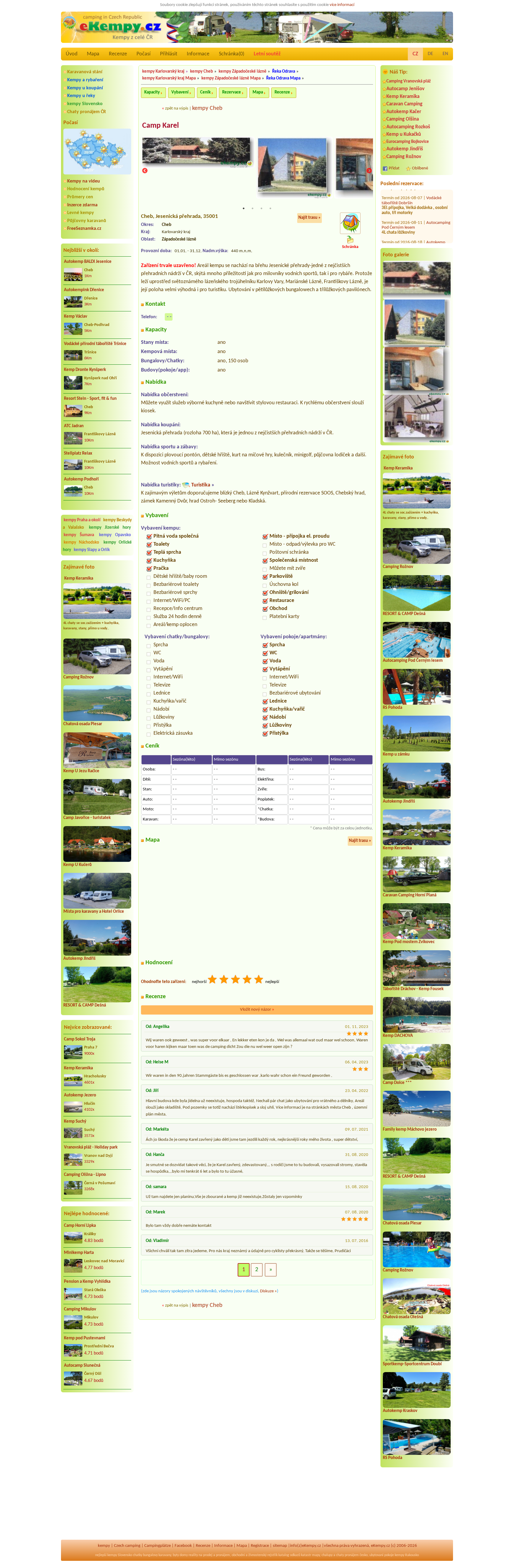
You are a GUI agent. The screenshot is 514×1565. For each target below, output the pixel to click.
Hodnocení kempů (85, 189)
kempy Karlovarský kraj (163, 71)
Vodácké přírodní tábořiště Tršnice (95, 344)
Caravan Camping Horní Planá (409, 895)
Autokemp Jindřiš (79, 959)
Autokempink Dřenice (84, 290)
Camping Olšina (402, 119)
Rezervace (231, 92)
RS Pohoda (392, 708)
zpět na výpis (176, 108)
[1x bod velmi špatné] (212, 980)
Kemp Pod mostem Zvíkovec (409, 942)
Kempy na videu (83, 181)
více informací (342, 5)
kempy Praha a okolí (82, 520)
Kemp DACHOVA (398, 1036)
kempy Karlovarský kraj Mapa (169, 78)
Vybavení (180, 92)
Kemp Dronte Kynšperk (85, 370)
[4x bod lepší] (247, 980)
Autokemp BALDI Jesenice (88, 262)
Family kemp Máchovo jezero (410, 1129)
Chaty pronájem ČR (86, 112)
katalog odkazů (289, 1555)
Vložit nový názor (257, 1009)
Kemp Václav (75, 316)
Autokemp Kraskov (400, 1411)
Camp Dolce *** (397, 1083)
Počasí (144, 54)
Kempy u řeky (81, 95)
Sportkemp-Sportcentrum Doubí (412, 1364)
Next (369, 171)
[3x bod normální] (236, 980)
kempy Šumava (79, 535)
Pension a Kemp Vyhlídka (87, 1282)
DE (430, 54)
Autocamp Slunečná (82, 1365)
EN (445, 54)
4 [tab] (270, 208)
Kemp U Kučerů (77, 865)
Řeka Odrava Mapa (283, 78)
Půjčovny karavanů (86, 221)
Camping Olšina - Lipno (85, 1175)
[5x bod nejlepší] (259, 980)
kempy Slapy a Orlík (92, 550)
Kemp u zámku (396, 754)
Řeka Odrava (283, 71)
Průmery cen (80, 197)
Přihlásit (168, 54)
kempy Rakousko (407, 1555)
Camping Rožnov (78, 677)
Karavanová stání (84, 72)
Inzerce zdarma (82, 205)
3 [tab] (261, 208)
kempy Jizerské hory (110, 527)
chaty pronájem (347, 1555)
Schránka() (231, 54)
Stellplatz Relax (78, 453)
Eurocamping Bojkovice (407, 142)
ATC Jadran (74, 426)
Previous (145, 171)
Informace (198, 54)
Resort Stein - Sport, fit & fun (90, 399)
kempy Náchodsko (81, 542)
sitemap (280, 1546)
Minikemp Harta (79, 1253)
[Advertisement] (97, 1428)
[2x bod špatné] (224, 980)
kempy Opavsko (115, 535)
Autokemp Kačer (403, 111)
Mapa (93, 54)
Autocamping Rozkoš (408, 126)
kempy (104, 1546)
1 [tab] (244, 208)
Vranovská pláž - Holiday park (90, 1147)
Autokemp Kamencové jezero (413, 233)
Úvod (71, 54)
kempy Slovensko (85, 104)
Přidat (394, 168)
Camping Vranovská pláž (408, 81)
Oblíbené (420, 168)
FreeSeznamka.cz (84, 228)
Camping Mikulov (80, 1309)
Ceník (205, 92)
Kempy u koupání (85, 88)
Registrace (260, 1546)
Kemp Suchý (75, 1121)
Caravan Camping (404, 104)
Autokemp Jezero (80, 1095)
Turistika (200, 485)
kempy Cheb (201, 71)
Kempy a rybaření (85, 80)
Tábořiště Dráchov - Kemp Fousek (413, 989)
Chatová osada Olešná (403, 1317)
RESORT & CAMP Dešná (84, 1005)
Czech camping (127, 1546)
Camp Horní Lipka (80, 1226)
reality (193, 1555)
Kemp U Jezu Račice (81, 771)
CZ (415, 54)
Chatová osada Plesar (82, 724)
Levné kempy (80, 212)
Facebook (183, 1546)
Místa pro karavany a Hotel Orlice (93, 911)
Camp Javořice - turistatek (87, 818)
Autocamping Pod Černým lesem (413, 661)
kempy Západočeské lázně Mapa (231, 78)
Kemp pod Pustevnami (84, 1338)
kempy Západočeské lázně (243, 71)
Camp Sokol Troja (79, 1039)
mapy (316, 1555)
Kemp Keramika (78, 578)
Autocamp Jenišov (405, 88)
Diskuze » (268, 1291)
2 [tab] (253, 208)
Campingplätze (157, 1546)
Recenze (118, 54)
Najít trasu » (309, 218)
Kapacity (152, 92)
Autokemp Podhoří (81, 479)
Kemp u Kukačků (403, 134)
